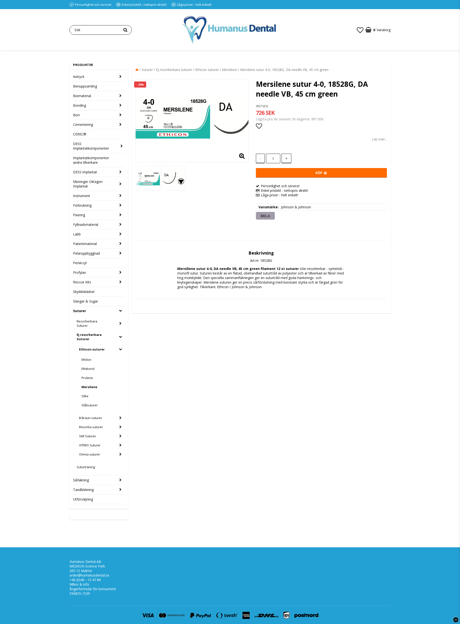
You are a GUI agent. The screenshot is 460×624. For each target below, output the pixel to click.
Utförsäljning (83, 499)
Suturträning (86, 467)
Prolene (87, 378)
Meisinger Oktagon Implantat (88, 183)
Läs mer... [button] (379, 139)
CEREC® (79, 134)
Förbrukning (82, 205)
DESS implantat (85, 172)
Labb (77, 234)
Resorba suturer (91, 427)
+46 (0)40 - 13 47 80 (85, 579)
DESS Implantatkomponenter (91, 146)
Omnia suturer (89, 454)
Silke (84, 396)
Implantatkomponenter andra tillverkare (91, 160)
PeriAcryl (79, 263)
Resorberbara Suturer (87, 323)
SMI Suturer (87, 436)
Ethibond (87, 369)
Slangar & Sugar (85, 301)
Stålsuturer (89, 405)
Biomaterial (82, 95)
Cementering (83, 124)
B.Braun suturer (90, 418)
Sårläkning (81, 480)
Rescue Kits (82, 282)
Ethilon (86, 359)
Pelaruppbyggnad (86, 253)
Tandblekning (83, 489)
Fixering (79, 215)
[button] (360, 30)
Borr (76, 115)
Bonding (79, 105)
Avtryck (78, 76)
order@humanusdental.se (89, 575)
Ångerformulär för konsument (92, 589)
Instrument (81, 195)
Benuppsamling (85, 86)
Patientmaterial (85, 243)
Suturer (79, 311)
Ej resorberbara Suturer (89, 336)
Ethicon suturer (92, 349)
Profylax (79, 272)
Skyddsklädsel (83, 291)
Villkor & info (79, 584)
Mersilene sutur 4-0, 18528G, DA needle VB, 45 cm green (284, 69)
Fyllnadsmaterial (85, 224)
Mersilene (89, 387)
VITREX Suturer (90, 445)
